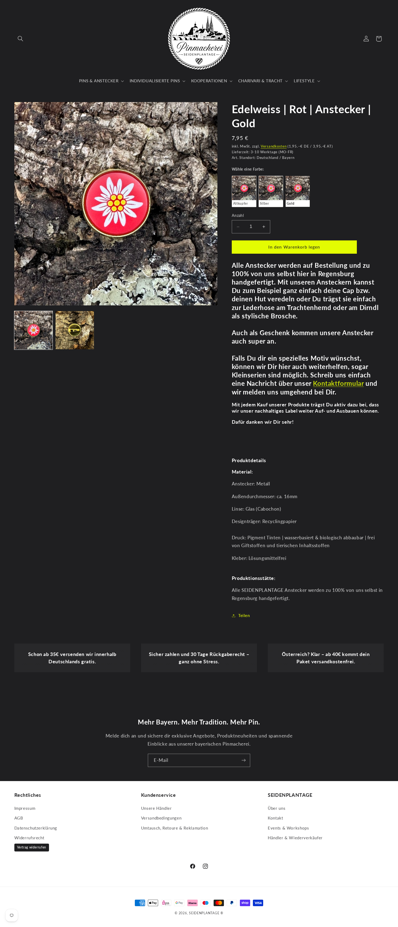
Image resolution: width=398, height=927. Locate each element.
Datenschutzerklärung (35, 827)
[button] (20, 38)
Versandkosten (274, 146)
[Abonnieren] (243, 760)
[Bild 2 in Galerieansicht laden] (75, 330)
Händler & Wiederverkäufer (295, 837)
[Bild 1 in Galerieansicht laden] (33, 330)
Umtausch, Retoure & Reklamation (174, 827)
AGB (18, 817)
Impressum (24, 808)
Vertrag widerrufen (31, 847)
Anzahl (238, 216)
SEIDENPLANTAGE (204, 913)
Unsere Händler (156, 808)
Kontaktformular (338, 383)
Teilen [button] (244, 615)
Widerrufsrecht (29, 837)
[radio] (244, 191)
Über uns (276, 808)
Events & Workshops (288, 827)
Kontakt (275, 817)
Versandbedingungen (161, 817)
